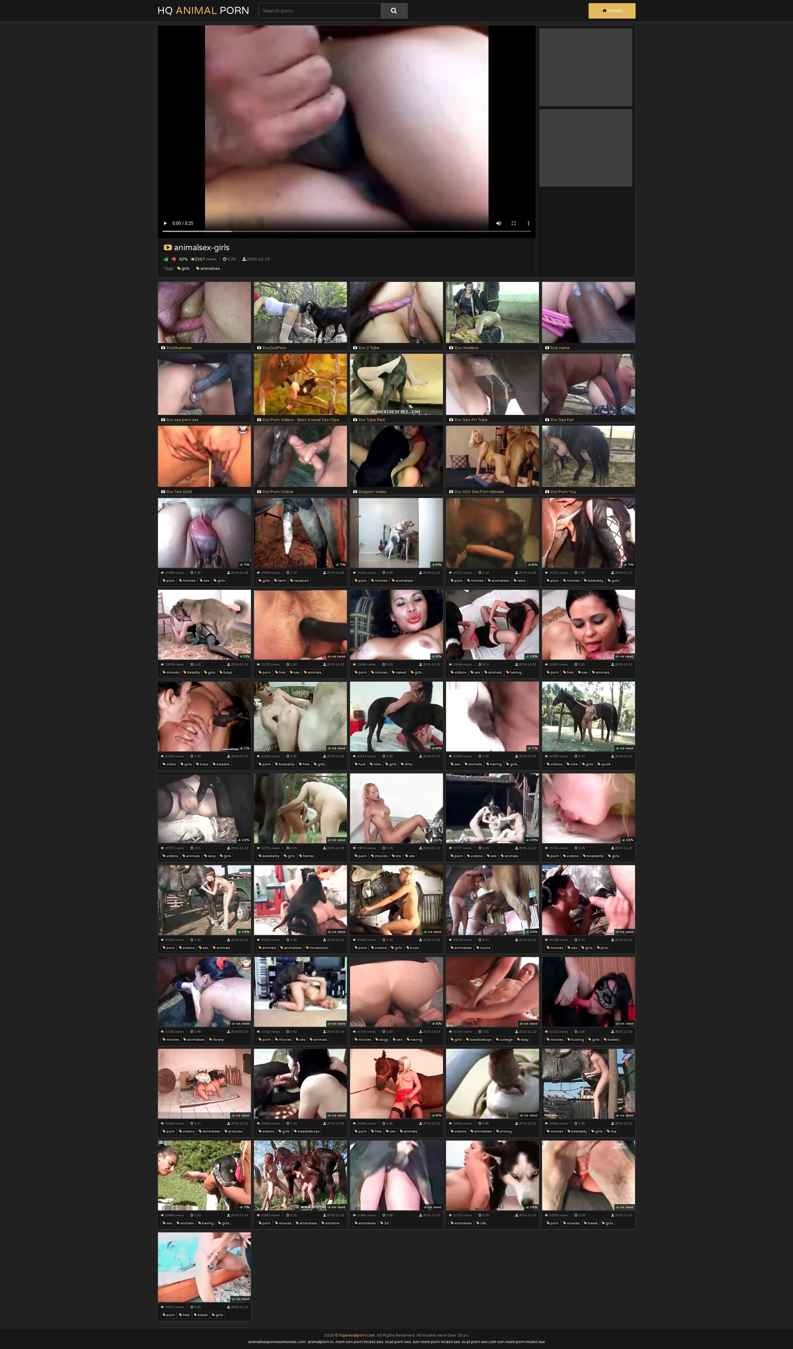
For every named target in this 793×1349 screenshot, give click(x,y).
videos (459, 672)
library (218, 1040)
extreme (332, 1223)
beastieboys (480, 1040)
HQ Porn (203, 11)
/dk (482, 1223)
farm (281, 581)
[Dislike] (174, 259)
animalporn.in (321, 1341)
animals (314, 672)
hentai (308, 856)
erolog (505, 1131)
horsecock (318, 948)
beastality (270, 856)
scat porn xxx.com (479, 1341)
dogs (383, 1040)
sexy (211, 856)
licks (377, 764)
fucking (577, 1040)
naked (400, 672)
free (282, 672)
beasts (613, 1040)
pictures (234, 1131)
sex (206, 581)
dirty (408, 764)
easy (524, 1040)
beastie (223, 764)
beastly (193, 672)
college (506, 1040)
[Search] (394, 10)
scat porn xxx (398, 1341)
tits (398, 856)
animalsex (209, 268)
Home (614, 10)
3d (386, 1223)
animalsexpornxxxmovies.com (277, 1341)
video (170, 764)
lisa (613, 1131)
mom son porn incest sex (359, 1341)
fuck (361, 764)
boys (227, 672)
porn (170, 581)
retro (521, 581)
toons (484, 948)
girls (185, 268)
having (515, 672)
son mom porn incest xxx (436, 1341)
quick (605, 764)
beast (592, 1223)
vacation (301, 581)
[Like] (166, 259)
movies (188, 581)
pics (604, 948)
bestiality (595, 581)
